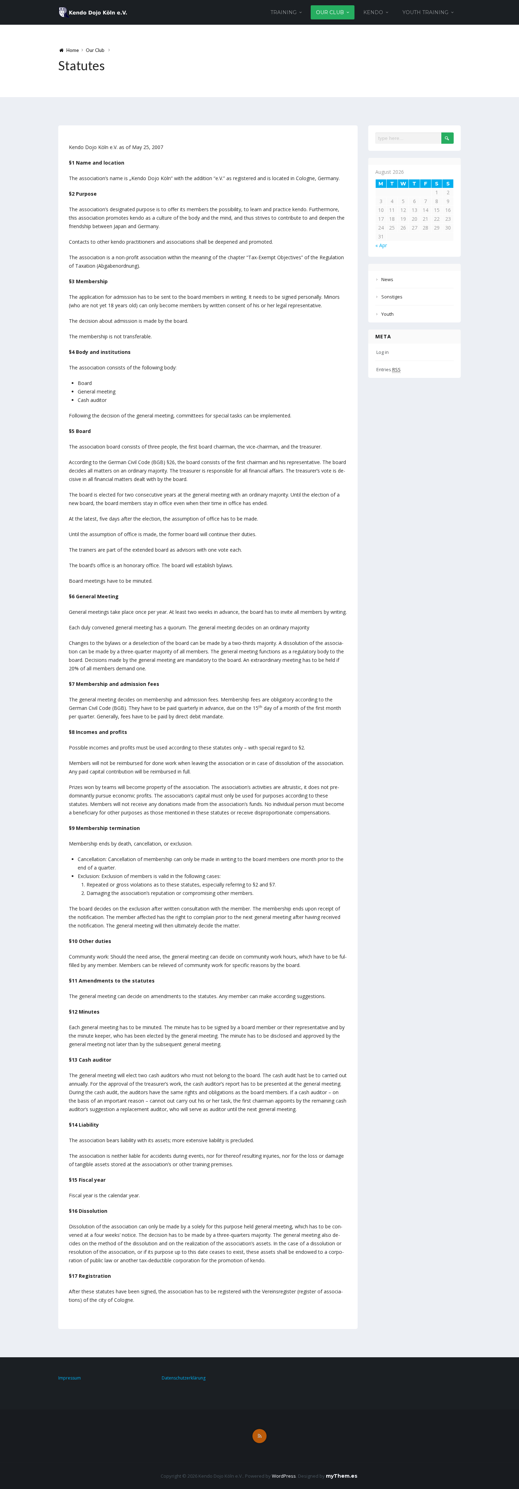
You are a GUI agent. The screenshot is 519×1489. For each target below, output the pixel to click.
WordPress (284, 1476)
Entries (388, 369)
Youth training (425, 12)
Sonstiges (391, 296)
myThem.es (341, 1476)
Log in (382, 352)
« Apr (381, 245)
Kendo (373, 12)
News (387, 279)
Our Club (330, 12)
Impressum (69, 1378)
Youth (387, 314)
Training (283, 12)
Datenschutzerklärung (183, 1378)
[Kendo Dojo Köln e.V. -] (93, 11)
